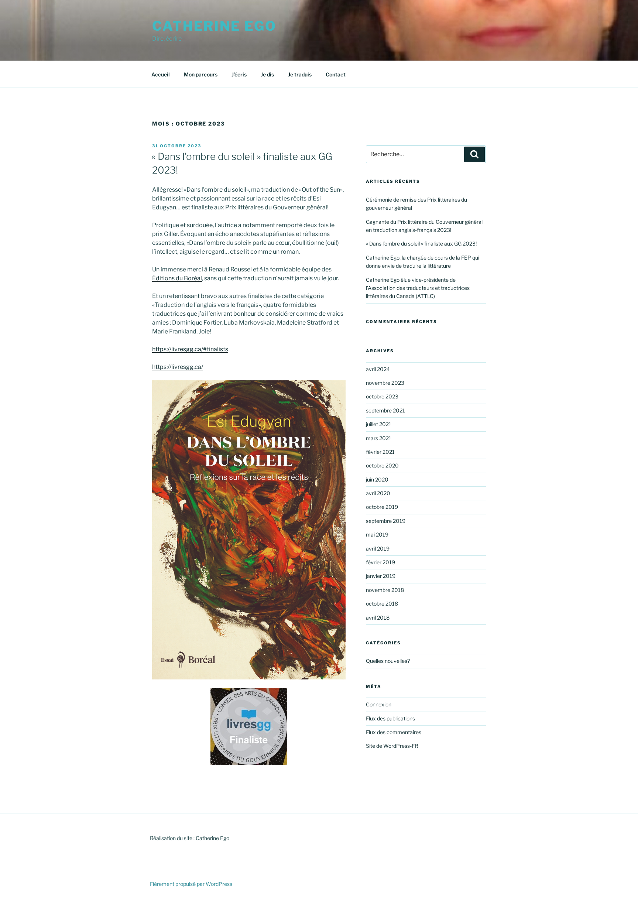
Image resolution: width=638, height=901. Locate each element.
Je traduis (300, 74)
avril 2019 (378, 548)
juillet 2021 (378, 424)
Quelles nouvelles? (388, 661)
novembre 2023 (385, 383)
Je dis (267, 74)
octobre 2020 (382, 465)
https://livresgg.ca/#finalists (190, 349)
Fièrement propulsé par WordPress (191, 884)
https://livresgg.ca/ (177, 366)
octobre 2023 (382, 396)
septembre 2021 (385, 410)
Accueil (160, 74)
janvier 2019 (380, 576)
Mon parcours (200, 74)
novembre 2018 (385, 590)
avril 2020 (378, 493)
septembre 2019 (385, 521)
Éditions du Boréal (177, 278)
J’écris (239, 74)
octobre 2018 (382, 603)
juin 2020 (377, 479)
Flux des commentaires (393, 732)
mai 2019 (377, 534)
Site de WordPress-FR (392, 746)
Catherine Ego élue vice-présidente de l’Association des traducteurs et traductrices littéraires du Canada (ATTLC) (418, 288)
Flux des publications (390, 718)
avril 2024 (378, 369)
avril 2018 (378, 617)
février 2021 (380, 452)
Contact (336, 74)
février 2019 (380, 562)
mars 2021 (378, 438)
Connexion (378, 704)
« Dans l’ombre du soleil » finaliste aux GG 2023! (421, 243)
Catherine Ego (214, 26)
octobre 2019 (382, 507)
